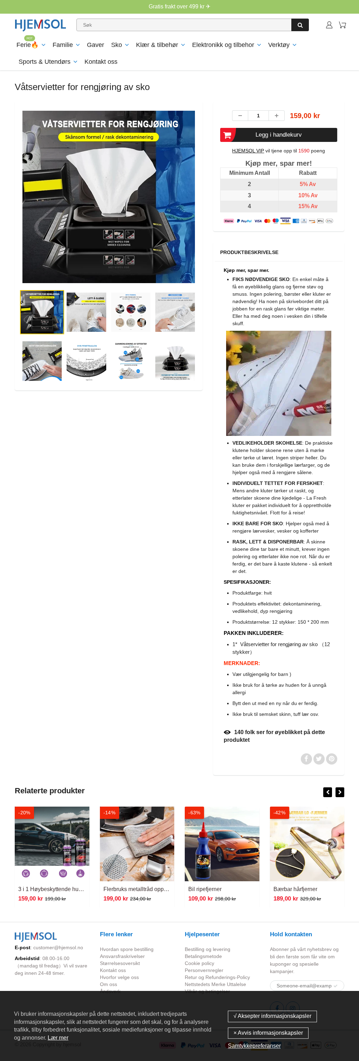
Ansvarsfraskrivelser (122, 956)
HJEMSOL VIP (248, 150)
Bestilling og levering (207, 949)
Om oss (108, 984)
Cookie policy (199, 963)
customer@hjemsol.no (58, 947)
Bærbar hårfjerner (210, 889)
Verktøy (279, 44)
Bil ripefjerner (120, 889)
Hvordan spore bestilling (127, 949)
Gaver (95, 44)
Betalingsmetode (203, 956)
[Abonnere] (335, 986)
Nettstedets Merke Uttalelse (215, 984)
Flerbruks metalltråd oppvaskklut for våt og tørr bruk (81, 889)
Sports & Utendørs (44, 61)
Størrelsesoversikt (120, 963)
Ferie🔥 (27, 44)
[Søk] (300, 25)
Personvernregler (204, 970)
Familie (63, 44)
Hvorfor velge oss (119, 977)
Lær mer (58, 1038)
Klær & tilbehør (157, 44)
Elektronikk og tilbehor (223, 44)
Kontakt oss (100, 61)
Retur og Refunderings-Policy (217, 977)
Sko (116, 44)
